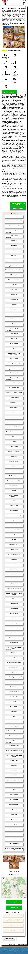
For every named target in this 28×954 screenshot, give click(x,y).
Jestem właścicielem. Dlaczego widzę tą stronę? (9, 939)
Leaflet (18, 897)
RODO (26, 950)
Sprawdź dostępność (9, 92)
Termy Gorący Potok (13, 930)
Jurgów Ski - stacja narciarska (13, 914)
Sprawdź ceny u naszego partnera (18, 204)
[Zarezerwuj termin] (26, 7)
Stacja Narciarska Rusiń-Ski (13, 925)
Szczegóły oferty (14, 902)
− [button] (3, 881)
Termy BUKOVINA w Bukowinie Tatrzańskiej (13, 919)
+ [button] (3, 879)
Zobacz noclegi (14, 907)
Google (19, 947)
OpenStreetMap (23, 897)
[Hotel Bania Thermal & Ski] (8, 29)
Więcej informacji (18, 208)
